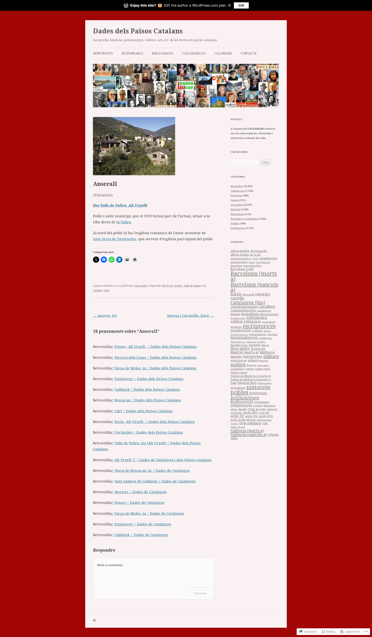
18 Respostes (103, 194)
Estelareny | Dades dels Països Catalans (149, 378)
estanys (267, 330)
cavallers (267, 306)
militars (271, 356)
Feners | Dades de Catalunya (139, 502)
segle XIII (236, 412)
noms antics (263, 365)
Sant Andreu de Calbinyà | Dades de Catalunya (155, 481)
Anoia (255, 258)
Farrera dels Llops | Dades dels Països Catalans (155, 357)
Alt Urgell (167, 285)
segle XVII (266, 416)
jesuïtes (261, 341)
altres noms (240, 254)
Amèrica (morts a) (241, 258)
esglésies (257, 330)
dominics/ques (238, 318)
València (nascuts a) (249, 434)
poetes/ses (258, 392)
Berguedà (248, 294)
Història (235, 209)
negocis (263, 360)
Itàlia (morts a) (238, 342)
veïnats (273, 434)
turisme (234, 423)
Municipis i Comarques (244, 218)
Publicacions (238, 228)
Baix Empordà (263, 262)
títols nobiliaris (250, 423)
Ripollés (243, 409)
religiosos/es (241, 405)
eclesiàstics (257, 317)
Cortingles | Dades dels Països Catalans (149, 432)
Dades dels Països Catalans (138, 30)
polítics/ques (245, 397)
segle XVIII (238, 420)
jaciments (251, 341)
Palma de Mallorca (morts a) (251, 376)
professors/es (242, 401)
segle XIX (263, 412)
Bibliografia (162, 53)
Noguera (251, 365)
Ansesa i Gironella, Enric (190, 315)
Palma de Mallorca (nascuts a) (251, 379)
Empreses (236, 195)
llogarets (258, 348)
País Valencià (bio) (243, 383)
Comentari (200, 593)
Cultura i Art (238, 190)
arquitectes (268, 258)
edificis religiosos (246, 321)
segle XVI (251, 416)
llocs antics (240, 348)
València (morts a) (247, 430)
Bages (252, 262)
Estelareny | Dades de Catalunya (143, 524)
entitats (236, 327)
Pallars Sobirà (239, 372)
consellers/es (264, 310)
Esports (235, 200)
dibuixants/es (269, 314)
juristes (254, 345)
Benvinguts (103, 53)
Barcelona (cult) (242, 269)
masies (236, 356)
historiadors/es (244, 337)
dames (235, 314)
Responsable (132, 53)
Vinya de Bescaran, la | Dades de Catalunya (152, 470)
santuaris (272, 409)
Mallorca (267, 352)
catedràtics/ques (244, 306)
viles (234, 438)
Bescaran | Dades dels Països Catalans (148, 400)
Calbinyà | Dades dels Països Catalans (147, 389)
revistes (257, 405)
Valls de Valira (192, 285)
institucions (265, 338)
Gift (241, 5)
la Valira (123, 222)
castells (237, 298)
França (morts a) (239, 334)
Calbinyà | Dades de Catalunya (141, 534)
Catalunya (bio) (248, 302)
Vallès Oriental (238, 427)
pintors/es (258, 387)
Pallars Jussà (262, 369)
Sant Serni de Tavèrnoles (114, 239)
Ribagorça (269, 405)
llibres (265, 345)
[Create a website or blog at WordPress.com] (94, 620)
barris (236, 294)
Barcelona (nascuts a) (254, 287)
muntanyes (239, 360)
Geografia (141, 285)
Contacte (249, 53)
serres (251, 420)
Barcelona (236, 265)
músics (253, 360)
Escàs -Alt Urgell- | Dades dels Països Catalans (155, 421)
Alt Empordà (258, 251)
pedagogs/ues (264, 383)
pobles (178, 285)
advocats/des (240, 251)
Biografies (237, 186)
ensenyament (268, 321)
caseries (262, 294)
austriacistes (239, 262)
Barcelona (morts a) (254, 276)
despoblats (250, 314)
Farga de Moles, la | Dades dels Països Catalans (155, 368)
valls (265, 423)
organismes (238, 369)
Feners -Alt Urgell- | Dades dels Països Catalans (156, 346)
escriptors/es (259, 325)
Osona (249, 369)
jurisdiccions (239, 345)
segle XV (237, 416)
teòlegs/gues (264, 420)
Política (235, 223)
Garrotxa (272, 334)
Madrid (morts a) (245, 352)
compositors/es (243, 310)
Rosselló (261, 409)
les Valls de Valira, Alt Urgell (120, 205)
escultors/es (241, 330)
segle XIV (250, 412)
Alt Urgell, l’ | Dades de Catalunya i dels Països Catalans (163, 460)
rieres (234, 409)
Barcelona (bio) (252, 265)
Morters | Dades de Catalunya (141, 492)
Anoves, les (105, 315)
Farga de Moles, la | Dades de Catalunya (149, 513)
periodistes (238, 388)
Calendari (223, 53)
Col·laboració (194, 53)
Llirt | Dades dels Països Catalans (144, 411)
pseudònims (262, 402)
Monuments (238, 214)
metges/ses (252, 356)
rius (251, 409)
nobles (238, 364)
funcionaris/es (257, 334)
